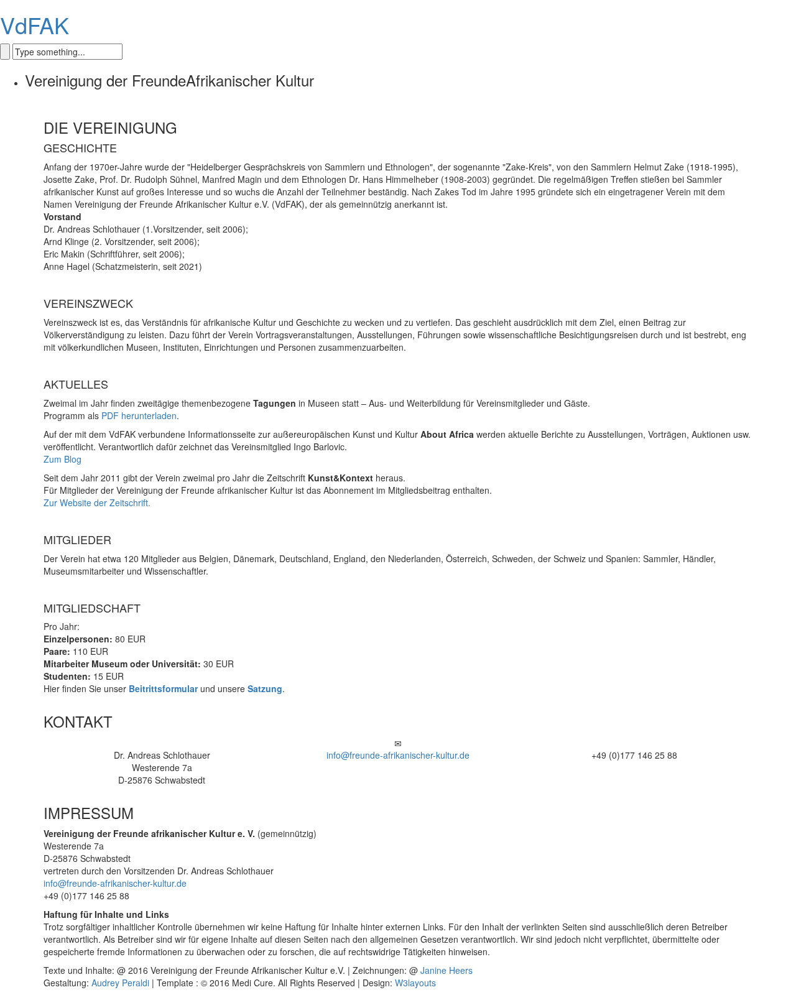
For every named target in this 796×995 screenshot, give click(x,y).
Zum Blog (62, 459)
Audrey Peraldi (120, 982)
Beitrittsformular (163, 688)
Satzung (265, 688)
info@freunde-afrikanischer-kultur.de (398, 755)
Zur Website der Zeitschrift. (97, 502)
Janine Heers (446, 970)
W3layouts (415, 982)
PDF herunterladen (139, 415)
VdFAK (34, 24)
